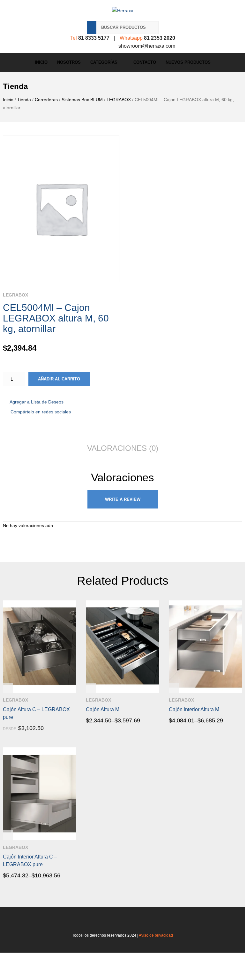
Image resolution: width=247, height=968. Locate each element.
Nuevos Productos (188, 62)
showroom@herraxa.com (146, 46)
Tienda (24, 99)
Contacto (144, 62)
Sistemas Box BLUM (82, 99)
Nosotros (69, 62)
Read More (21, 728)
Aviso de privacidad (156, 935)
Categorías (103, 62)
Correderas (46, 99)
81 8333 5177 (93, 38)
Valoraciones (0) (122, 448)
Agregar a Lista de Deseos (37, 401)
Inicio (41, 62)
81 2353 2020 (159, 38)
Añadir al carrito (59, 379)
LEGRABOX (119, 99)
